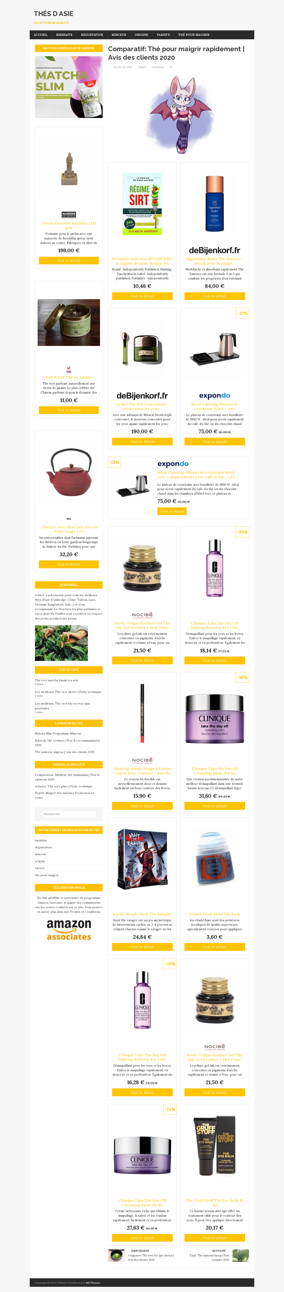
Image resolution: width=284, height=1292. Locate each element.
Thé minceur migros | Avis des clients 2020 (64, 752)
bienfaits (64, 35)
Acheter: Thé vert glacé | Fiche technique (64, 786)
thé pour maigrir (193, 35)
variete (163, 35)
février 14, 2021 (122, 67)
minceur (119, 35)
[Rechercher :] (68, 814)
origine (141, 35)
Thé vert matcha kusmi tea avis (56, 680)
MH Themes (93, 1282)
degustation (92, 35)
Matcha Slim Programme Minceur (58, 733)
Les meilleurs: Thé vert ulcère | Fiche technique (68, 692)
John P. (142, 67)
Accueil (41, 35)
